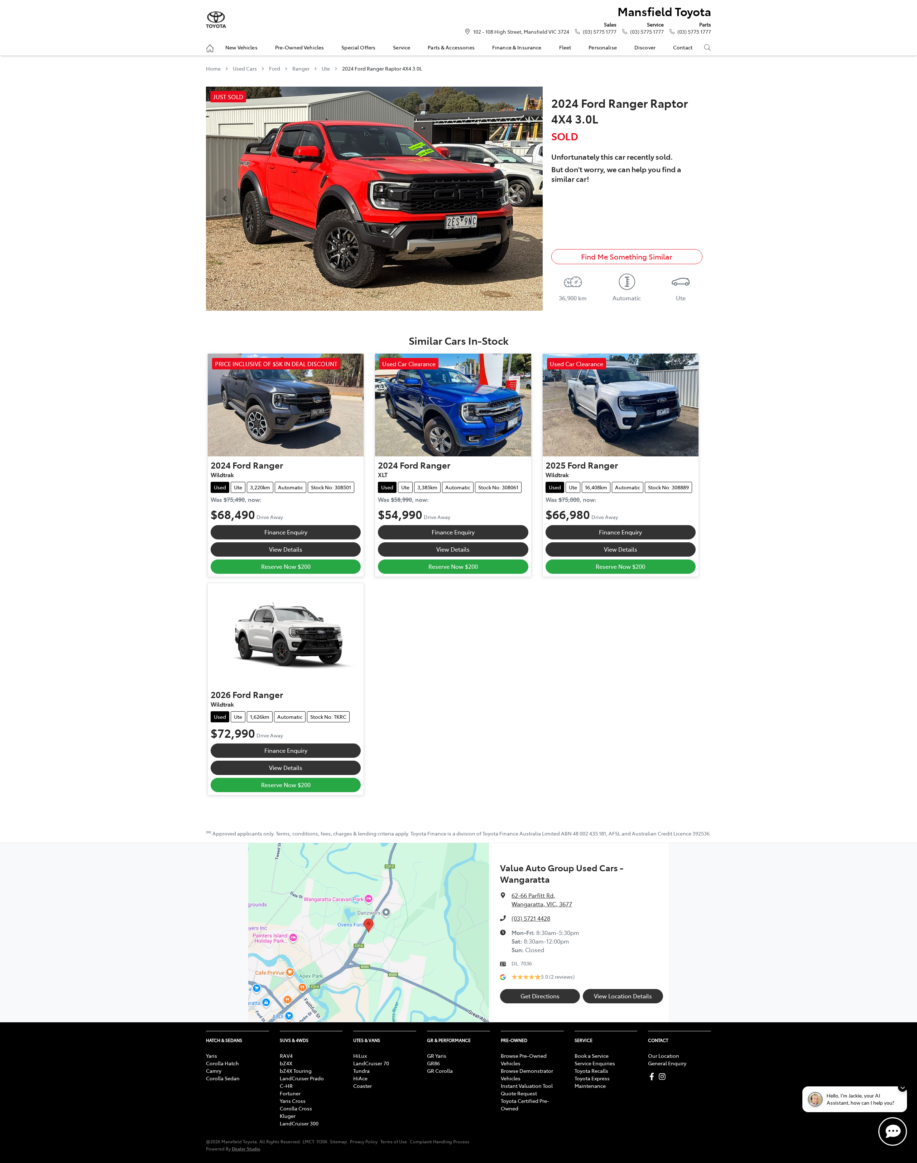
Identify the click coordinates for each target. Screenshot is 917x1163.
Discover (645, 47)
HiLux (360, 1055)
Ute (326, 68)
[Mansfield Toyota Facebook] (653, 1076)
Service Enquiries (595, 1063)
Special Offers (358, 47)
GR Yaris (436, 1055)
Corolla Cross (296, 1108)
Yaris (211, 1055)
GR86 (433, 1063)
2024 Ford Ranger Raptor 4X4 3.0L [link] (382, 68)
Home (213, 68)
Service (401, 47)
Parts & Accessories (451, 47)
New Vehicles (241, 47)
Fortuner (290, 1093)
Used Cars (245, 68)
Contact (682, 47)
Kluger (288, 1115)
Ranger (300, 68)
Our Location (663, 1055)
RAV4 (286, 1055)
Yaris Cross (293, 1100)
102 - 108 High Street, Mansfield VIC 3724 (521, 31)
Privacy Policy (364, 1141)
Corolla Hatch (222, 1063)
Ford (274, 68)
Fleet (565, 47)
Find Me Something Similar (626, 256)
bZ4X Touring (296, 1070)
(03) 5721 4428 (531, 918)
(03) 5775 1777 (599, 31)
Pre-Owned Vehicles (299, 47)
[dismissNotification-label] (902, 1087)
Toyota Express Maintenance (592, 1082)
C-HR (286, 1085)
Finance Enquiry (285, 532)
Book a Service (592, 1055)
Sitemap (338, 1141)
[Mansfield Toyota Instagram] (663, 1076)
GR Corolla (440, 1070)
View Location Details (623, 996)
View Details (285, 549)
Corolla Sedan (223, 1078)
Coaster (362, 1085)
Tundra (361, 1070)
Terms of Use (393, 1141)
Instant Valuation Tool (527, 1085)
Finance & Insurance (517, 47)
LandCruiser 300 (299, 1123)
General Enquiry (667, 1063)
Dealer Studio (246, 1148)
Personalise (603, 47)
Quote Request (519, 1093)
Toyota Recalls (591, 1070)
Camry (213, 1070)
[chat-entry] (892, 1131)
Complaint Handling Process (439, 1141)
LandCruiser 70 (371, 1063)
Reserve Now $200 (286, 566)
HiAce (360, 1078)
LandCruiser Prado (302, 1078)
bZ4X (286, 1063)
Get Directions (540, 996)
